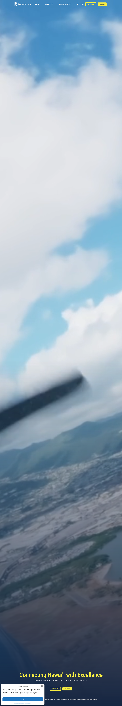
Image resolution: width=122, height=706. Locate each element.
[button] (42, 686)
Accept (23, 699)
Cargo (37, 4)
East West (80, 4)
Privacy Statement (26, 703)
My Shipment (49, 4)
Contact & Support (65, 4)
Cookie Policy (17, 703)
